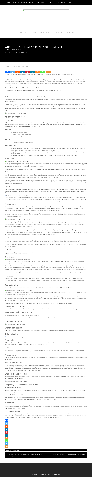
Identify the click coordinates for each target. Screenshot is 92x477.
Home (9, 2)
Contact (50, 2)
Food (37, 2)
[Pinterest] (27, 72)
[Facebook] (7, 72)
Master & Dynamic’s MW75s (30, 165)
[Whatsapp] (42, 72)
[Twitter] (12, 72)
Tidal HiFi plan (59, 79)
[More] (48, 72)
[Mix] (37, 72)
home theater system (66, 108)
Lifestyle (16, 2)
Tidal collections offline (25, 309)
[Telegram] (6, 443)
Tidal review (72, 390)
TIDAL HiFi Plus (17, 90)
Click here (7, 94)
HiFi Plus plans (31, 180)
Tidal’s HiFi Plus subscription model (28, 342)
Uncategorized (15, 450)
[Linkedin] (22, 72)
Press (20, 49)
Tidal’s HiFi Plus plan (53, 165)
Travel (31, 2)
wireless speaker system (71, 163)
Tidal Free (48, 287)
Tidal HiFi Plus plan (20, 81)
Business (24, 2)
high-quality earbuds (40, 108)
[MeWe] (32, 72)
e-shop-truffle (60, 2)
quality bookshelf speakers (56, 174)
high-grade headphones (39, 174)
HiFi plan (81, 376)
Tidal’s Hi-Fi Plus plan (15, 397)
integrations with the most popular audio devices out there (40, 234)
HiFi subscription (48, 414)
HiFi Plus (7, 297)
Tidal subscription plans (65, 123)
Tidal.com (28, 376)
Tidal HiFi (24, 180)
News (43, 2)
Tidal (16, 77)
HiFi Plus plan (20, 378)
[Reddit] (17, 72)
